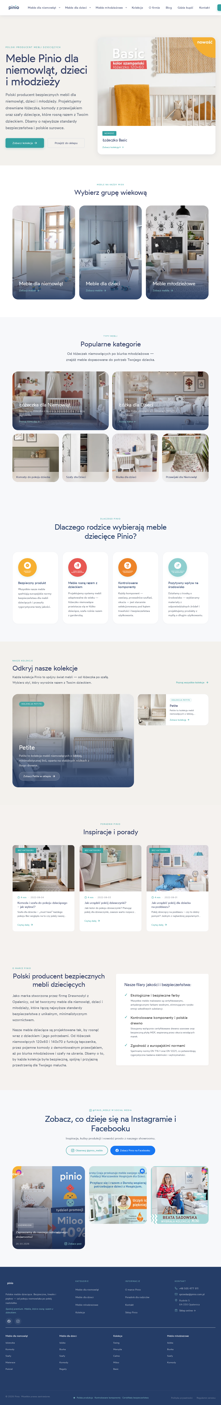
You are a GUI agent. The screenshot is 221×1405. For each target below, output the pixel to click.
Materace (10, 1362)
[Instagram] (18, 1321)
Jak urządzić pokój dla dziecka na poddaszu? (171, 905)
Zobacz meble (29, 290)
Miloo (116, 1362)
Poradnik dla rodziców (137, 1297)
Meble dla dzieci (76, 7)
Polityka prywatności (182, 1397)
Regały (63, 1369)
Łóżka (62, 1342)
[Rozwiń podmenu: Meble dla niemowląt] (59, 7)
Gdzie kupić (185, 7)
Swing (116, 1342)
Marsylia (117, 1349)
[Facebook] (9, 1321)
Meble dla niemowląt (42, 7)
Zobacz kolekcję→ (113, 147)
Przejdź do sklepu (66, 143)
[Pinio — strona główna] (10, 1283)
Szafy (8, 1355)
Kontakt (204, 7)
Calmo (116, 1355)
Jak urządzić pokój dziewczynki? (105, 903)
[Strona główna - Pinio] (14, 7)
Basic (115, 1369)
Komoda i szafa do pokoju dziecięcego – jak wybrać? (42, 905)
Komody (10, 1349)
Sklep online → (187, 1310)
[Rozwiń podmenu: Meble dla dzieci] (90, 7)
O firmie (154, 7)
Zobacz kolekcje (24, 143)
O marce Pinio (133, 1289)
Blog (169, 7)
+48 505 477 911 (188, 1288)
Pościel (9, 1369)
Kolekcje (137, 7)
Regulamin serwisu (206, 1397)
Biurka (62, 1349)
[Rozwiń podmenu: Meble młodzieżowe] (126, 7)
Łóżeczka (10, 1342)
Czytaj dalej (23, 924)
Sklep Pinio (131, 1312)
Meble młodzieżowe (109, 7)
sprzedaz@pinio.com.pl (192, 1294)
